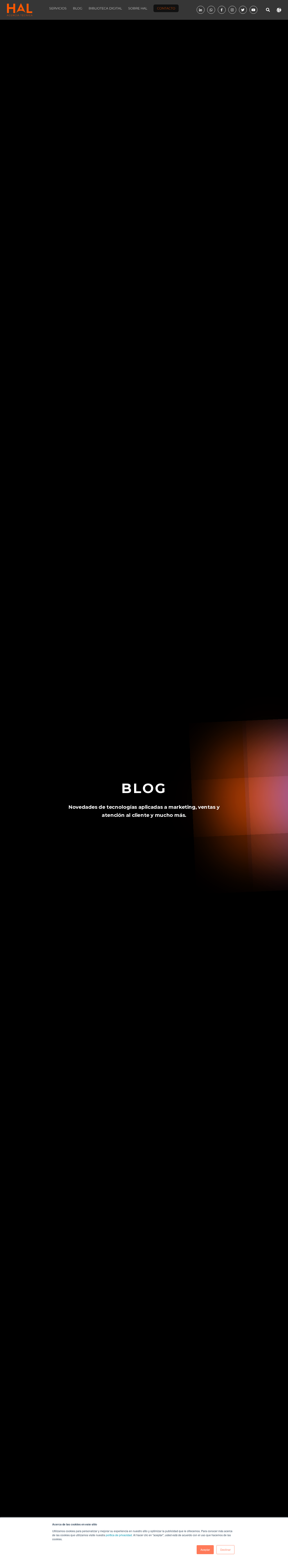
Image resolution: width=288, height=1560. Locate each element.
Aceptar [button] (205, 1549)
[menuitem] (166, 10)
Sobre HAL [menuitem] (137, 8)
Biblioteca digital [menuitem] (105, 8)
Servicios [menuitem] (58, 8)
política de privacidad (119, 1535)
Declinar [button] (225, 1549)
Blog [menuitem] (77, 8)
